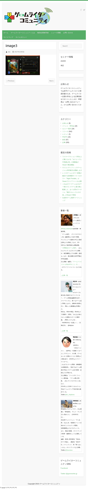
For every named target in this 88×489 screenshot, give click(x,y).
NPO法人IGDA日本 (67, 229)
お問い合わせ (68, 33)
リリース (65, 131)
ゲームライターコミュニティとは (23, 33)
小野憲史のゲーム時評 (69, 248)
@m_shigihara (69, 394)
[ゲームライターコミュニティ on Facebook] (80, 9)
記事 (63, 142)
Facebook (64, 468)
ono (9, 52)
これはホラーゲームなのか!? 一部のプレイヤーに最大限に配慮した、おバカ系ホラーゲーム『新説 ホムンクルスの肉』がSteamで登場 (72, 189)
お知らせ (65, 123)
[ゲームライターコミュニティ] (28, 17)
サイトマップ (8, 37)
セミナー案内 (66, 129)
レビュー (65, 134)
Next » (51, 81)
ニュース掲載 (56, 33)
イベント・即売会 (68, 126)
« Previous (10, 81)
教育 (63, 140)
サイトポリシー (21, 37)
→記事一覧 (64, 275)
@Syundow (69, 450)
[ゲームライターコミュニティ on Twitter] (84, 9)
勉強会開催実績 (43, 33)
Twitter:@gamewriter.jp (69, 473)
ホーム (5, 33)
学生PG (64, 137)
